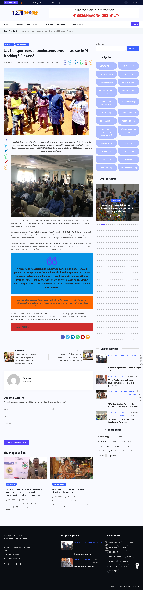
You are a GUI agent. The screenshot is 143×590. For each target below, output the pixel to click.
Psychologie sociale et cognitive (106, 132)
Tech (128, 160)
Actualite (14, 31)
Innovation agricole (106, 103)
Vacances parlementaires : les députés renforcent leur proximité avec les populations (116, 208)
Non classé (106, 121)
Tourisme (106, 168)
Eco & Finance (106, 82)
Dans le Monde (76, 24)
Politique (128, 121)
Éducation (128, 82)
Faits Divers (128, 90)
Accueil (6, 24)
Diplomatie (106, 74)
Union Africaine (128, 168)
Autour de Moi (32, 24)
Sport (106, 160)
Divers (129, 74)
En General (48, 24)
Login (135, 24)
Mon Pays (18, 24)
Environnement (106, 92)
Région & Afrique (128, 130)
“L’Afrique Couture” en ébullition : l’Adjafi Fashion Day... (52, 3)
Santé (128, 143)
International (128, 102)
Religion (106, 143)
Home (6, 31)
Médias (106, 113)
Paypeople (12, 500)
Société (129, 151)
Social (106, 151)
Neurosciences (129, 113)
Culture (128, 66)
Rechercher (100, 44)
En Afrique (61, 24)
